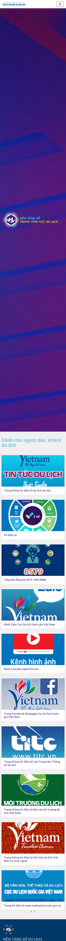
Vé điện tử (10, 535)
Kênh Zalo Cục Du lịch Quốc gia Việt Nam (29, 624)
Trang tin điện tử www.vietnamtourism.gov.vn (32, 905)
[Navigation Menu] (60, 4)
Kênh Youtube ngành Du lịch (21, 669)
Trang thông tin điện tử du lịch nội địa (27, 490)
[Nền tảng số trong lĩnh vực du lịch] (14, 4)
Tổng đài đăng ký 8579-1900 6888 (25, 579)
